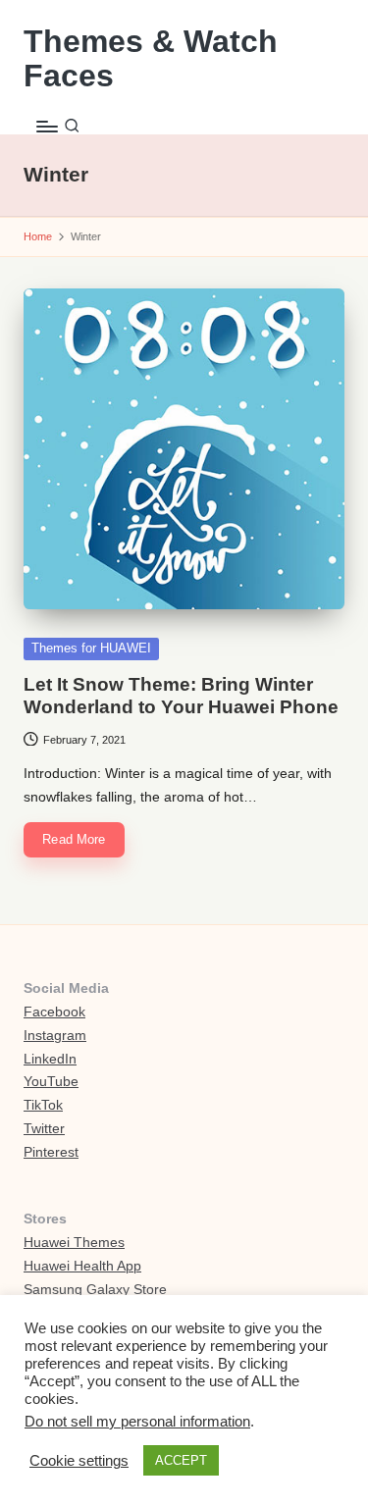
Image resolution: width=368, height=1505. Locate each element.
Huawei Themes (74, 1242)
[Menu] (46, 126)
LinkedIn (50, 1059)
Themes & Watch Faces (151, 59)
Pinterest (51, 1152)
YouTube (51, 1081)
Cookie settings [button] (79, 1461)
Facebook (54, 1012)
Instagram (55, 1035)
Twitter (44, 1128)
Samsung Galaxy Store (95, 1289)
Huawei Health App (82, 1266)
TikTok (43, 1105)
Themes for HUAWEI (91, 648)
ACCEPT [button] (181, 1460)
